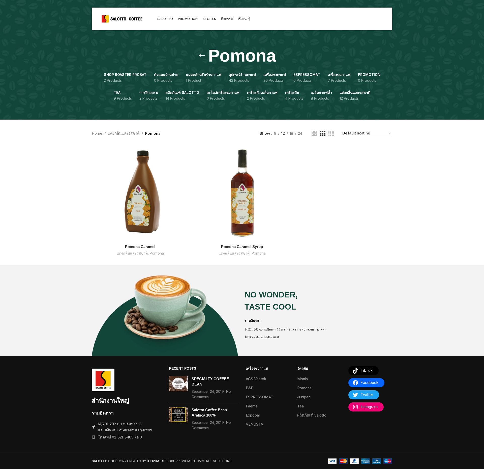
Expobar (253, 415)
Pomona (157, 253)
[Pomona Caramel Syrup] (242, 193)
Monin (302, 378)
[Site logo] (122, 18)
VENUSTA (254, 424)
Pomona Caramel (140, 246)
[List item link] (126, 437)
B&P (249, 387)
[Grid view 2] (314, 133)
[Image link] (103, 379)
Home (97, 133)
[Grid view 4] (331, 133)
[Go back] (202, 56)
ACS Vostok (256, 378)
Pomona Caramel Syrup (242, 246)
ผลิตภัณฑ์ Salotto (311, 415)
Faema (252, 406)
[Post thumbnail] (178, 387)
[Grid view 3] (322, 133)
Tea (300, 406)
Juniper (303, 397)
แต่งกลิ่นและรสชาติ (124, 133)
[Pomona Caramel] (140, 193)
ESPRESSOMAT (259, 397)
